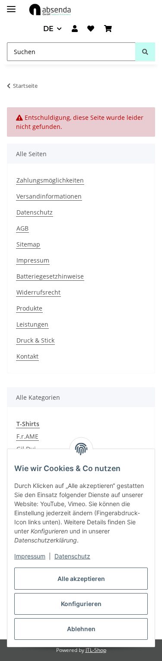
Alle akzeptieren (81, 578)
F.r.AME (27, 436)
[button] (75, 29)
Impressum (29, 556)
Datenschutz (72, 556)
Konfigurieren (81, 603)
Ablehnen (81, 628)
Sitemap (28, 244)
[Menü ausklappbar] (11, 5)
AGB (22, 228)
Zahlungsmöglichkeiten (50, 180)
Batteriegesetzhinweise (50, 276)
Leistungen (32, 324)
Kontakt (27, 356)
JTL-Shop (96, 650)
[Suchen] (145, 51)
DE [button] (48, 29)
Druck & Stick (35, 340)
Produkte (29, 308)
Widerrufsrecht (38, 292)
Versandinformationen (49, 196)
